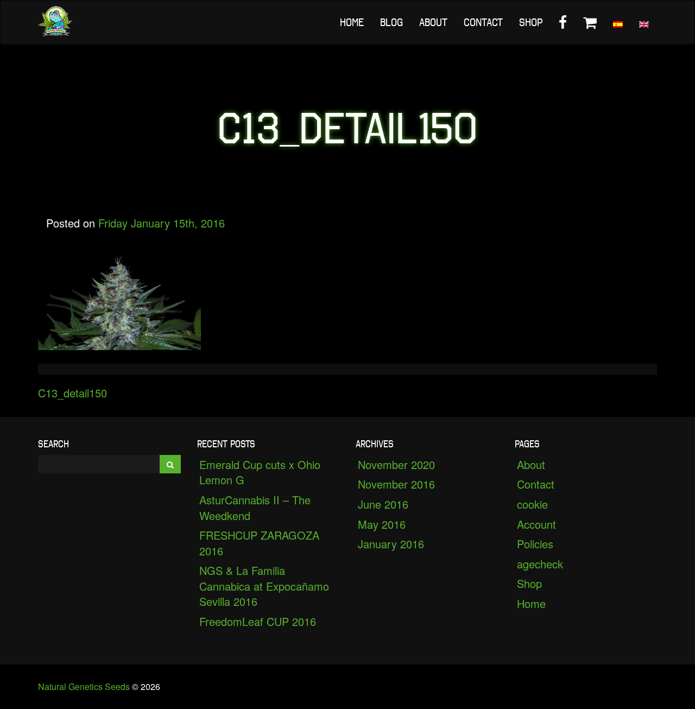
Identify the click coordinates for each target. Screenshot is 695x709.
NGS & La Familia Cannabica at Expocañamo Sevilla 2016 (264, 585)
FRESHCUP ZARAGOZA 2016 (259, 543)
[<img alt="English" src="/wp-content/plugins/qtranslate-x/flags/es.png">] (618, 22)
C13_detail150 (72, 393)
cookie (532, 504)
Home (352, 22)
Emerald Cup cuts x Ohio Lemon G (259, 472)
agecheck (540, 564)
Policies (535, 544)
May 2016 (382, 524)
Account (536, 524)
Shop (530, 22)
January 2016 (391, 544)
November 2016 (396, 484)
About (433, 22)
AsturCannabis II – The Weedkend (255, 507)
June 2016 (383, 504)
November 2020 (396, 464)
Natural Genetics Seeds (84, 686)
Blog (391, 22)
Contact (483, 22)
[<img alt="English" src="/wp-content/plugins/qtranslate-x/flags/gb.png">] (644, 22)
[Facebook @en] (563, 22)
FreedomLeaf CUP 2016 (257, 621)
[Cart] (590, 22)
